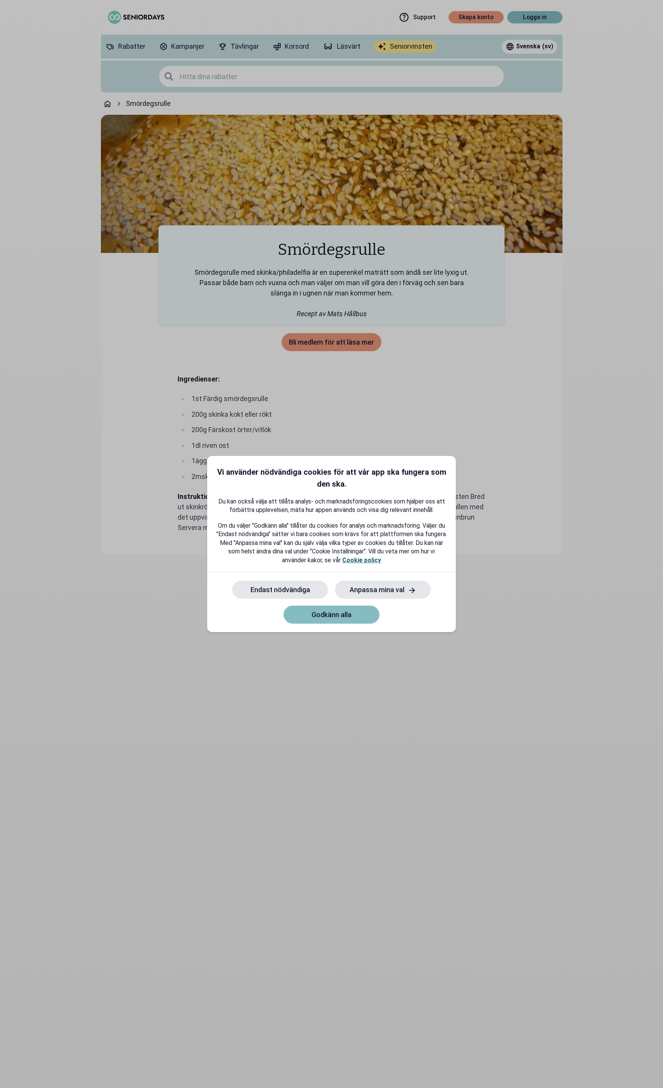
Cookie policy (361, 560)
